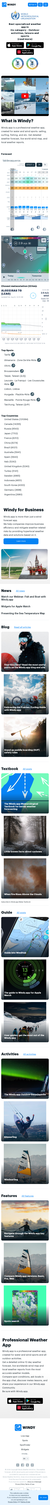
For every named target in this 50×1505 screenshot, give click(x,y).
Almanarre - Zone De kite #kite (20, 360)
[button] (39, 295)
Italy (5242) (10, 462)
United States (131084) (16, 419)
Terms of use (29, 1484)
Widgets (25, 1450)
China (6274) (11, 443)
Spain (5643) (11, 457)
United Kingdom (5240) (16, 466)
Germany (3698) (12, 490)
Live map (25, 1436)
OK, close (43, 1497)
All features (28, 1196)
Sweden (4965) (12, 476)
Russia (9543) (11, 429)
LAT (8, 219)
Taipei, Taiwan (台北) (15, 376)
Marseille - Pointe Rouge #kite (20, 400)
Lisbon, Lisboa (12, 389)
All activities (29, 1054)
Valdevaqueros (12, 161)
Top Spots (7, 350)
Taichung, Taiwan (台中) (17, 405)
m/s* (8, 182)
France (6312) (11, 438)
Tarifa (7, 355)
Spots (25, 1441)
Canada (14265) (12, 424)
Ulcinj (7, 366)
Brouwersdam (11, 371)
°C (9, 188)
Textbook (9, 769)
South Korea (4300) (14, 485)
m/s (8, 178)
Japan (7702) (11, 433)
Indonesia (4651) (13, 480)
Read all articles (22, 627)
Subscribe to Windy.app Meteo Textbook (15, 902)
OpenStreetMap (34, 272)
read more (25, 39)
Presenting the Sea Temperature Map (23, 613)
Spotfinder (25, 1445)
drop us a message (34, 1482)
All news (20, 591)
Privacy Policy (20, 1484)
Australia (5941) (12, 452)
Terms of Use (25, 1502)
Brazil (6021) (10, 447)
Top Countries (9, 416)
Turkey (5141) (11, 471)
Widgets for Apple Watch (15, 606)
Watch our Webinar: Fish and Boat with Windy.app (23, 598)
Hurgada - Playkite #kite (16, 394)
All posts (27, 769)
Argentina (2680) (13, 494)
